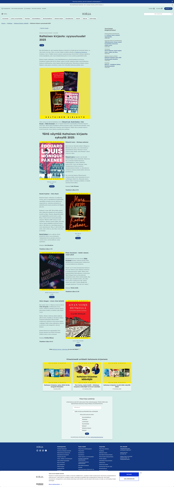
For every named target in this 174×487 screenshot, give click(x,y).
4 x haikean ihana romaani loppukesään (112, 35)
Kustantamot (81, 452)
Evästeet (80, 467)
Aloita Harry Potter (103, 464)
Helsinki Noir (102, 462)
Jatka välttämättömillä (129, 478)
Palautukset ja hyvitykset (63, 454)
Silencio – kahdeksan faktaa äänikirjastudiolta (112, 65)
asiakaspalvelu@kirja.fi (125, 450)
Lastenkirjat (85, 421)
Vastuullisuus (81, 454)
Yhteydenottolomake (125, 448)
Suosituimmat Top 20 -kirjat (105, 466)
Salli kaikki (129, 474)
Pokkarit (84, 430)
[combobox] (158, 14)
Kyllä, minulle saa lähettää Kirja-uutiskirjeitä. (86, 411)
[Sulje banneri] (140, 472)
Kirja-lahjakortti (61, 464)
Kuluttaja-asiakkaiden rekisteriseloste (83, 459)
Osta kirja (52, 186)
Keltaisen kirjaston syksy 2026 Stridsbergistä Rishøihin (113, 58)
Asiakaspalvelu (6, 8)
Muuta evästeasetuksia (54, 484)
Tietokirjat (84, 419)
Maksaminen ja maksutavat (63, 452)
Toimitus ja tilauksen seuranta (64, 450)
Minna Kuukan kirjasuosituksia (106, 456)
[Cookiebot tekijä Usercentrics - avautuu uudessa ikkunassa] (40, 484)
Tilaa (87, 433)
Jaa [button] (42, 45)
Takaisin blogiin (44, 28)
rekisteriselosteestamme (96, 437)
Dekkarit (84, 426)
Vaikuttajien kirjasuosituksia (105, 460)
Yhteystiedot (81, 450)
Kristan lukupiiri (103, 458)
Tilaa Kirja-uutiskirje (36, 8)
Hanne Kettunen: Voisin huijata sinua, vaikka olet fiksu (113, 51)
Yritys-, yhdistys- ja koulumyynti (64, 458)
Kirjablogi (28, 8)
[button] (4, 14)
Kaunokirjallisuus (86, 417)
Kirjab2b (44, 8)
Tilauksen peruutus (61, 456)
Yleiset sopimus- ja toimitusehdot (86, 456)
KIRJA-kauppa (60, 466)
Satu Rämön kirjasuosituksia (105, 454)
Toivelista (59, 470)
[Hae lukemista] (171, 13)
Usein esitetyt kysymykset (17, 8)
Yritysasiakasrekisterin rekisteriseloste (83, 462)
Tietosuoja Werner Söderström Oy (86, 469)
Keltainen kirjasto (86, 428)
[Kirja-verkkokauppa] (40, 447)
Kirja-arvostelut (61, 462)
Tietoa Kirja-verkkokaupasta (85, 448)
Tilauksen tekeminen (62, 448)
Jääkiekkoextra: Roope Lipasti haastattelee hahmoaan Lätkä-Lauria (113, 43)
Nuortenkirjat (85, 423)
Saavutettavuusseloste (83, 465)
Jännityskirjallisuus (103, 470)
